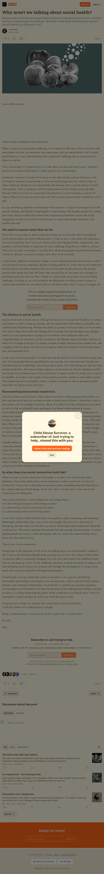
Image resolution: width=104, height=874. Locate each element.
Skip (52, 455)
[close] (78, 416)
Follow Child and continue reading (52, 448)
